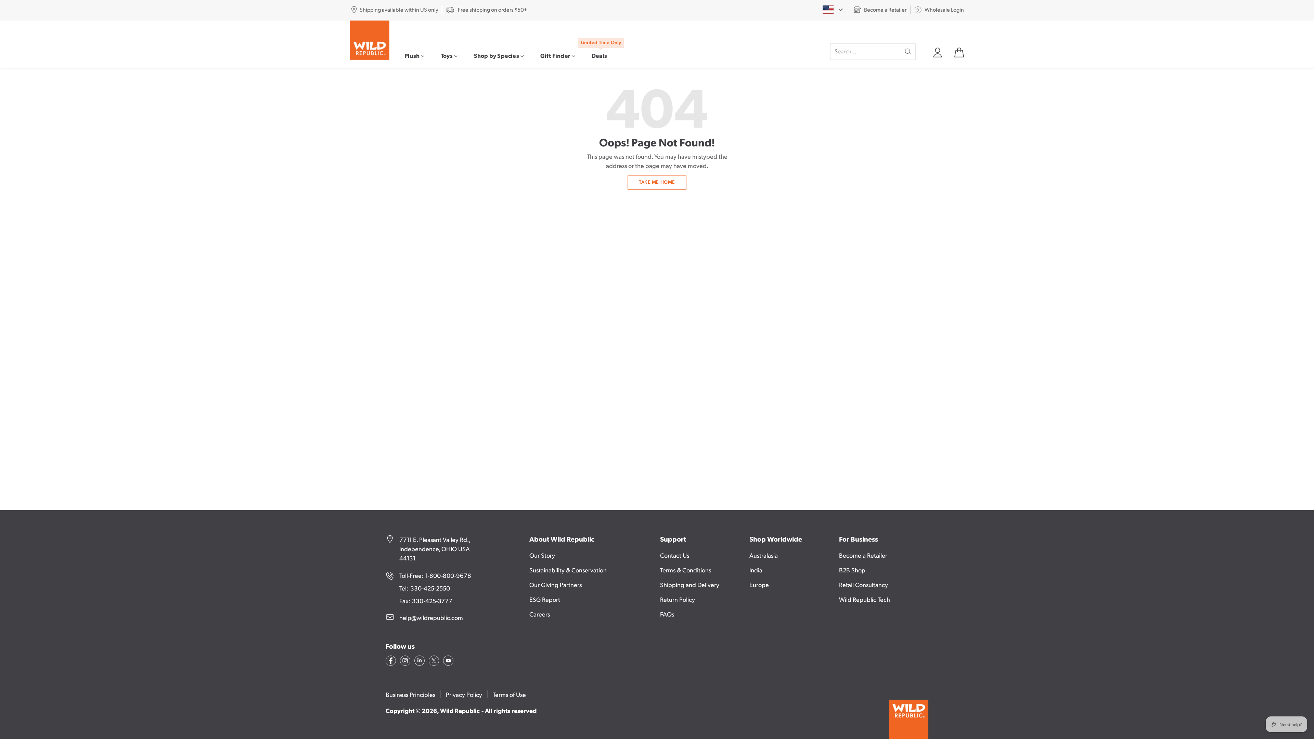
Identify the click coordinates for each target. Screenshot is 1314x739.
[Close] (767, 310)
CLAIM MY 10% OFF (716, 410)
